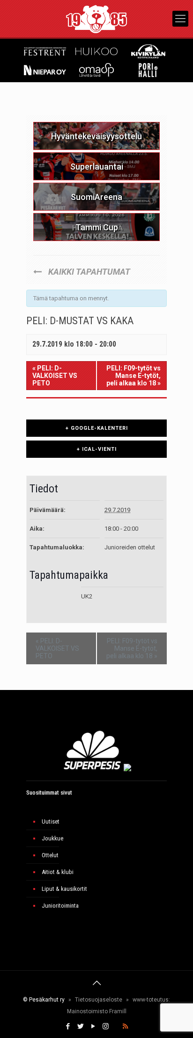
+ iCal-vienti (97, 449)
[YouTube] (93, 1026)
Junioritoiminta (60, 905)
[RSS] (125, 1026)
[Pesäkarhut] (96, 19)
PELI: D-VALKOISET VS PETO (54, 375)
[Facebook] (68, 1026)
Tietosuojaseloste (98, 999)
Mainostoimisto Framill (96, 1011)
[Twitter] (80, 1026)
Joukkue (52, 838)
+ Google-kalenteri (97, 428)
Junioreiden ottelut (129, 547)
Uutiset (50, 821)
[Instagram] (106, 1026)
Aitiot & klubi (58, 871)
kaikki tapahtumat (88, 271)
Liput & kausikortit (64, 888)
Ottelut (50, 855)
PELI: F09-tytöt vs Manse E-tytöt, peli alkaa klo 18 (133, 375)
